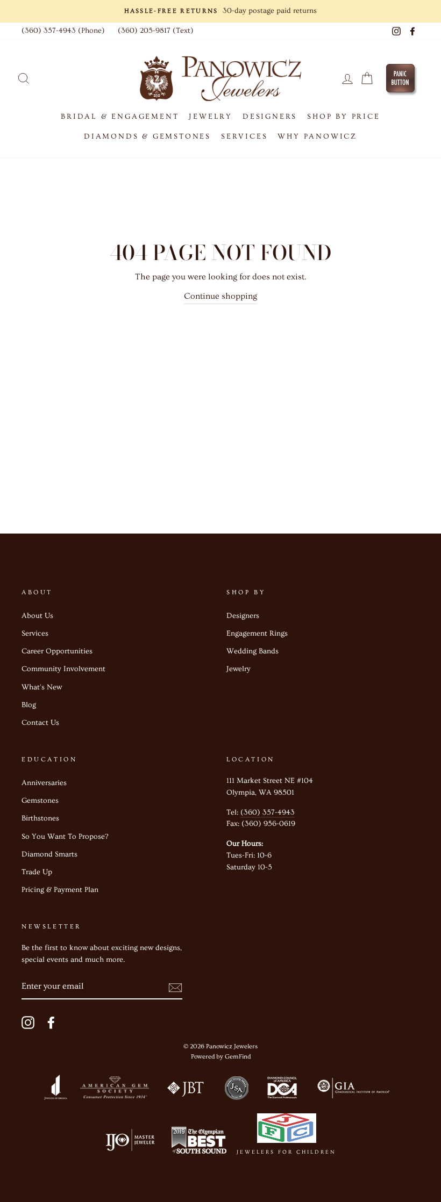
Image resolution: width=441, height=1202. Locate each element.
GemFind (238, 1056)
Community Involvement (63, 669)
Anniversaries (44, 783)
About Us (37, 615)
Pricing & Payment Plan (60, 890)
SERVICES (244, 136)
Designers (270, 116)
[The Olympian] (199, 1142)
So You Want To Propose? (65, 836)
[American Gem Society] (114, 1090)
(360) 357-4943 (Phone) (63, 30)
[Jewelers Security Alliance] (236, 1090)
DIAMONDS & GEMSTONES (147, 136)
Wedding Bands (252, 651)
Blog (29, 705)
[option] (220, 11)
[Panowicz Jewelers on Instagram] (28, 1022)
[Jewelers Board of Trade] (186, 1090)
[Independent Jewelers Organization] (129, 1142)
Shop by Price (343, 116)
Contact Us (40, 722)
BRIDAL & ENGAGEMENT (120, 116)
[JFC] (286, 1130)
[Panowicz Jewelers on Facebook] (51, 1022)
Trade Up (37, 872)
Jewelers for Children (286, 1152)
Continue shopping (220, 296)
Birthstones (40, 818)
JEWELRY (210, 116)
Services (35, 633)
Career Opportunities (57, 651)
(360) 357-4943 (267, 812)
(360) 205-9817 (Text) (156, 30)
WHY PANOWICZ (317, 136)
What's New (42, 687)
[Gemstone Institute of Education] (353, 1090)
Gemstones (40, 800)
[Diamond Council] (281, 1090)
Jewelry (238, 669)
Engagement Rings (257, 633)
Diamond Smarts (49, 854)
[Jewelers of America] (55, 1090)
